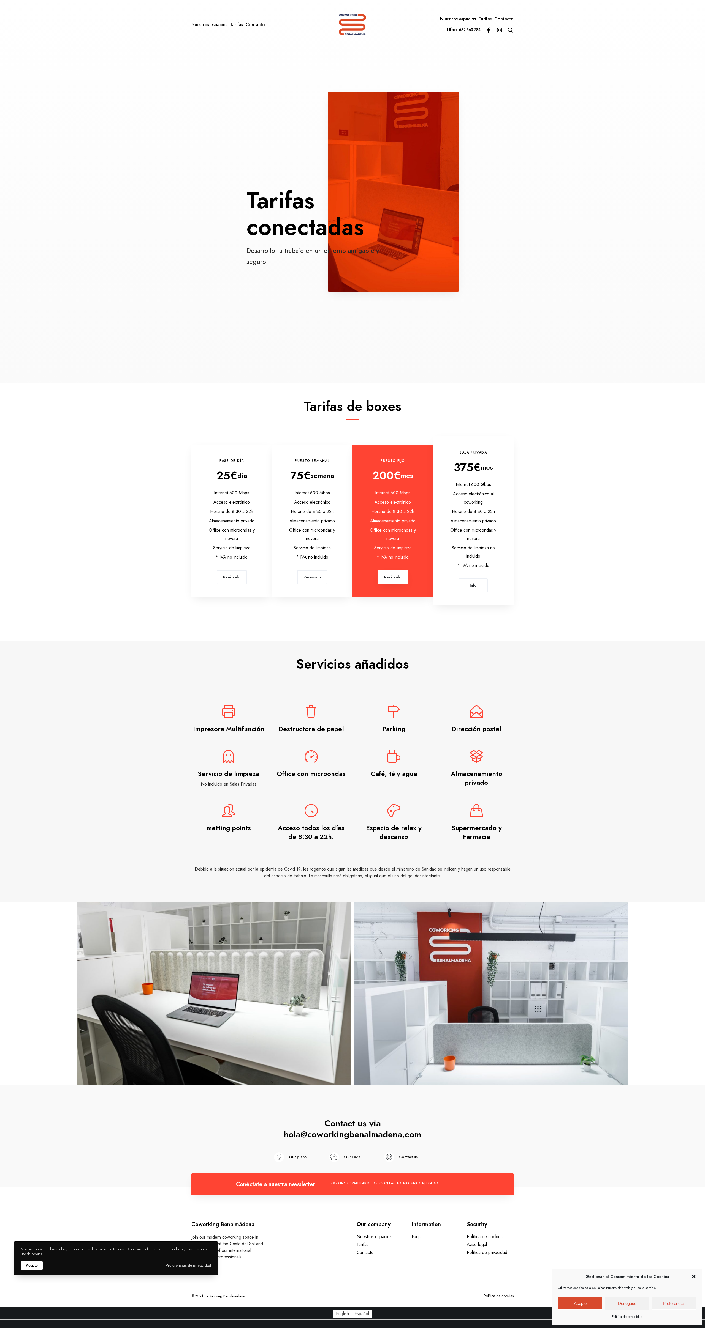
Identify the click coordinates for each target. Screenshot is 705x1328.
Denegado (627, 1303)
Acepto (580, 1303)
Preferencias (674, 1303)
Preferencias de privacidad (188, 1265)
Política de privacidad (627, 1316)
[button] (693, 1276)
